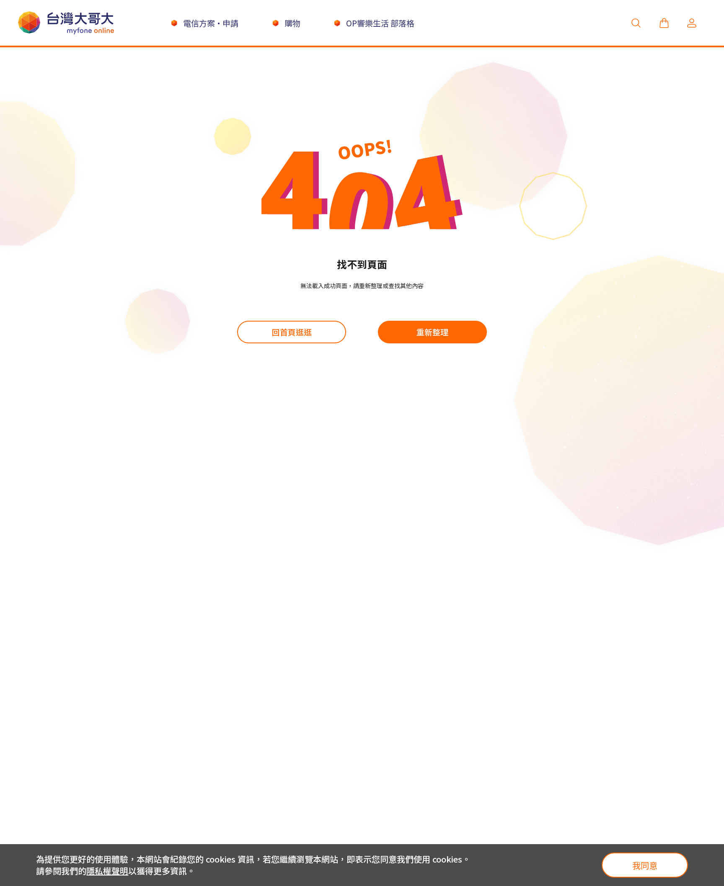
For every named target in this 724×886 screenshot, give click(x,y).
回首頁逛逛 (292, 331)
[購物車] (664, 23)
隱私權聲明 (107, 871)
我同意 (644, 865)
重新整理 (432, 331)
